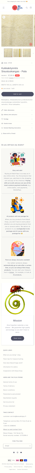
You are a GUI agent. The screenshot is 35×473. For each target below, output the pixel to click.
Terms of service (18, 466)
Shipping (11, 77)
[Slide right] (33, 53)
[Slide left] (2, 53)
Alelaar (11, 272)
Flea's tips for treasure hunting (13, 359)
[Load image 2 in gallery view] (17, 53)
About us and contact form (12, 429)
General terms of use (10, 382)
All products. (17, 275)
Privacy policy (8, 466)
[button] (4, 8)
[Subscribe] (30, 446)
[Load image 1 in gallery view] (8, 53)
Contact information (22, 469)
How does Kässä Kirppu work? (13, 363)
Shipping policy (28, 466)
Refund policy (29, 464)
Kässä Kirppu (10, 464)
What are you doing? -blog (11, 355)
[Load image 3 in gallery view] (27, 53)
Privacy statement (9, 406)
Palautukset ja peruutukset (12, 394)
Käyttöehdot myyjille (10, 398)
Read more (17, 338)
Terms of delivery (9, 386)
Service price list (8, 402)
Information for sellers (10, 367)
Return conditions (9, 390)
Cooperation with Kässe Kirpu (12, 371)
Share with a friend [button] (9, 133)
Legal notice (12, 469)
